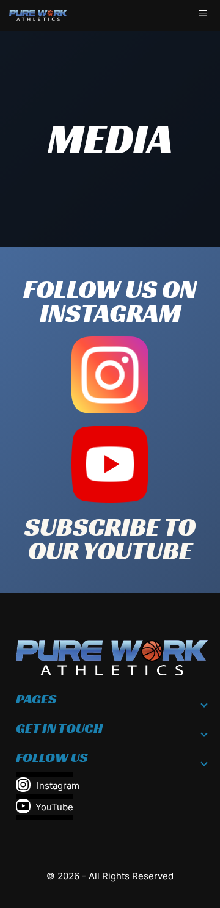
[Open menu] (205, 15)
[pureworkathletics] (38, 15)
